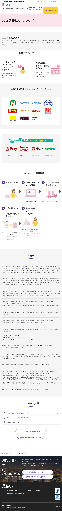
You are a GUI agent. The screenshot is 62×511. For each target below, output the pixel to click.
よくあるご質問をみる (30, 431)
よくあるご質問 (20, 8)
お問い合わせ (51, 10)
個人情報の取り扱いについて (29, 295)
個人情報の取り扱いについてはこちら (30, 438)
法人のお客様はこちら (42, 1)
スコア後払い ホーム (7, 453)
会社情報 (38, 490)
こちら (5, 381)
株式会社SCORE (53, 1)
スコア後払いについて (8, 8)
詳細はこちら (10, 155)
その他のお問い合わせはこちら (37, 477)
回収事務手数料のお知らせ (24, 322)
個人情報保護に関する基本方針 (14, 493)
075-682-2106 (11, 473)
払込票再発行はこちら (36, 472)
